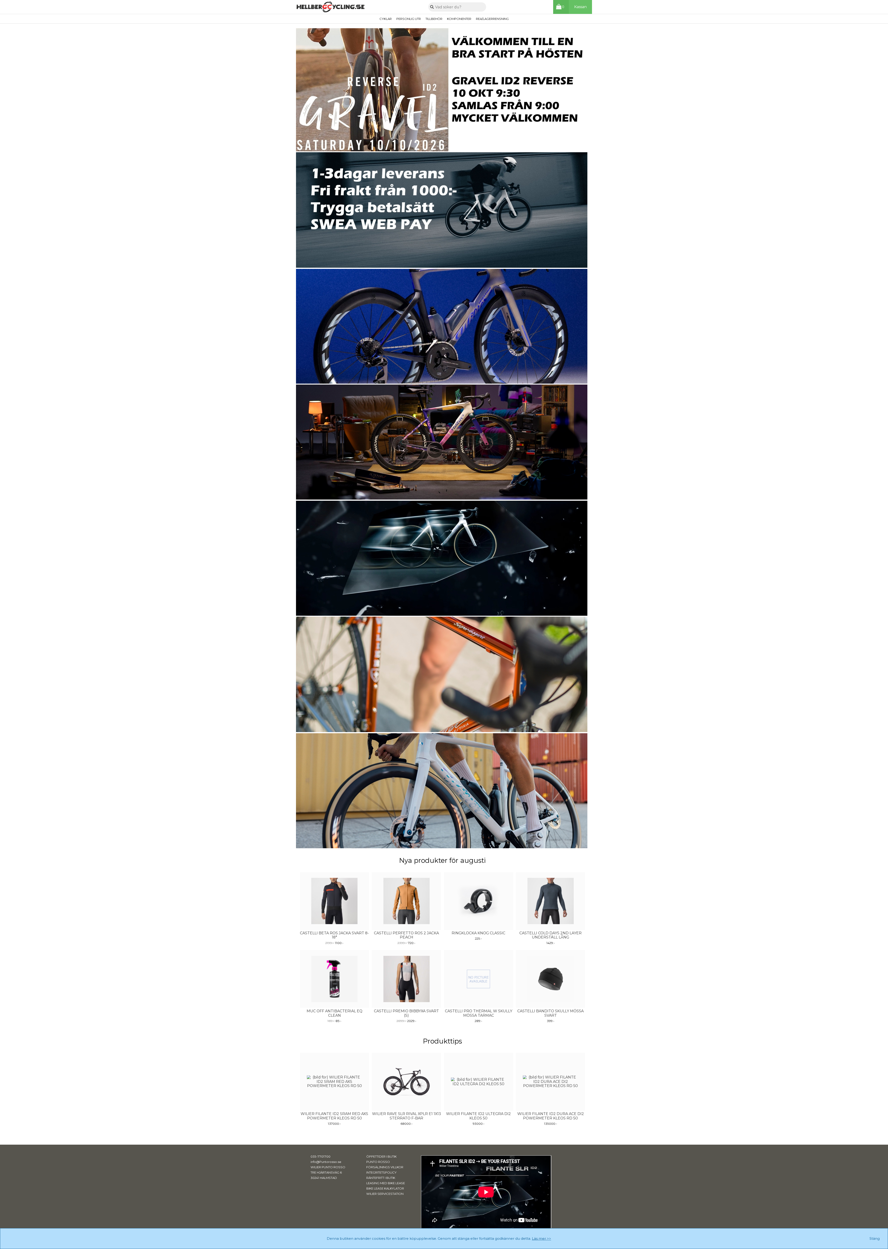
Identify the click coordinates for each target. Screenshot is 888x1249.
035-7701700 (320, 1156)
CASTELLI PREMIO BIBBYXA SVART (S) (406, 1013)
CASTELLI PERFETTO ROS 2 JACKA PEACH (406, 935)
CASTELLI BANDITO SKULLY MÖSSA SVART (550, 1013)
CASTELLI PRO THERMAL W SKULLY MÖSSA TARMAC (478, 1013)
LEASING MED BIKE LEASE (385, 1183)
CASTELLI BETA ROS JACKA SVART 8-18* (334, 935)
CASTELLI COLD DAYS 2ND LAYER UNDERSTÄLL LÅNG (550, 935)
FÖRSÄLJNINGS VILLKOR (384, 1167)
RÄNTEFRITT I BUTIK (380, 1178)
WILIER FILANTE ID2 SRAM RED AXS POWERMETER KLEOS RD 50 (334, 1116)
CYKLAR (385, 19)
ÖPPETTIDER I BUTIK (381, 1156)
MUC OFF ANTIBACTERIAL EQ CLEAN (334, 1013)
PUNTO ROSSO (378, 1162)
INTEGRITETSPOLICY (381, 1172)
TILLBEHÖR (434, 19)
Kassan (580, 7)
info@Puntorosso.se (326, 1162)
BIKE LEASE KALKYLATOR (385, 1188)
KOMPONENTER (459, 19)
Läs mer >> (541, 1238)
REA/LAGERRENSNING (492, 19)
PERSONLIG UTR (408, 19)
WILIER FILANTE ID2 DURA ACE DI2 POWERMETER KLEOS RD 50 (550, 1116)
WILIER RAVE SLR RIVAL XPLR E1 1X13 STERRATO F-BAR (406, 1116)
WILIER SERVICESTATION (385, 1194)
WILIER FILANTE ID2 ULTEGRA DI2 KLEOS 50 (478, 1116)
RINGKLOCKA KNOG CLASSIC (478, 933)
